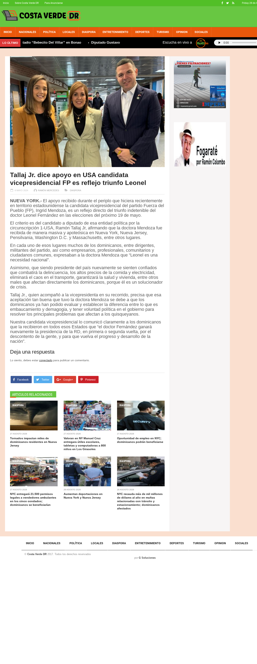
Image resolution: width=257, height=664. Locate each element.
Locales (69, 32)
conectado (45, 360)
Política (49, 32)
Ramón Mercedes (48, 190)
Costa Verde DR (37, 554)
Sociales (201, 32)
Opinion (182, 32)
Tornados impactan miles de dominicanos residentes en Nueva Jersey (33, 442)
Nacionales (27, 32)
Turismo (163, 32)
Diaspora (89, 32)
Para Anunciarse (54, 3)
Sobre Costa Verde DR (27, 3)
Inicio (6, 3)
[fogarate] (200, 144)
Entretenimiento (115, 32)
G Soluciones (147, 557)
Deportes (142, 32)
